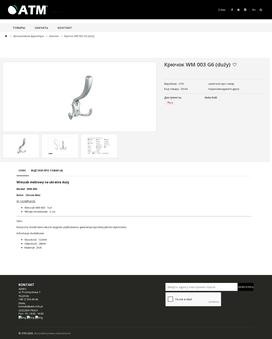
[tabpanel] (134, 215)
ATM (181, 83)
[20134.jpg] (21, 146)
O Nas (222, 10)
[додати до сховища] (235, 64)
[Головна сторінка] (30, 9)
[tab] (23, 172)
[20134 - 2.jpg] (99, 146)
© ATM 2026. (26, 333)
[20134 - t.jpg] (60, 146)
